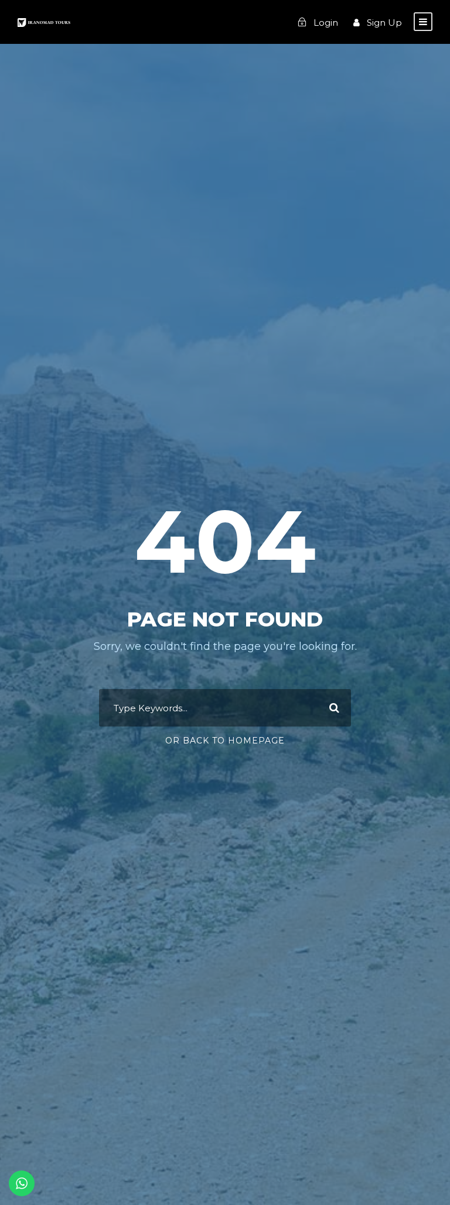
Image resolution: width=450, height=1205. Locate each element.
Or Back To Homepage (225, 740)
